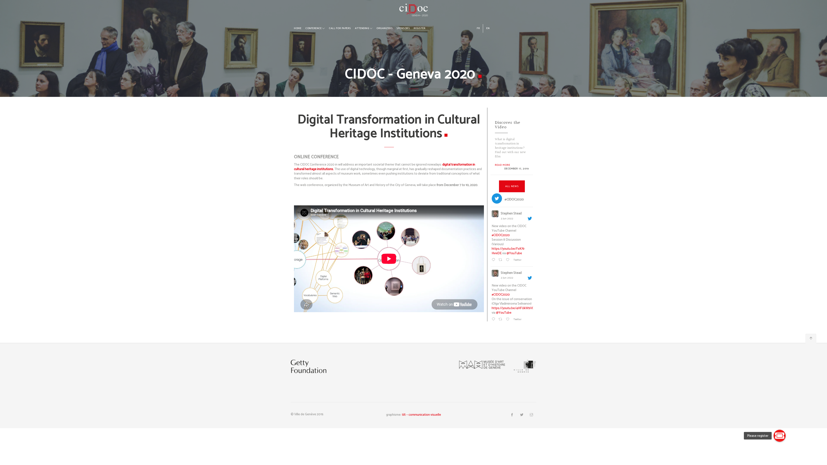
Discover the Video (507, 125)
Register (419, 28)
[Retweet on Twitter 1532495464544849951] (501, 319)
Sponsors (403, 28)
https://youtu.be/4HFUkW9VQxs (514, 308)
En (488, 28)
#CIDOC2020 (501, 235)
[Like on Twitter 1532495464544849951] (508, 319)
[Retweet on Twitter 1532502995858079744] (501, 260)
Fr (478, 28)
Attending (362, 28)
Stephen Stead (511, 213)
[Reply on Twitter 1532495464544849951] (494, 319)
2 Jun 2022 (507, 219)
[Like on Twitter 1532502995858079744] (508, 260)
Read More (502, 165)
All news (512, 186)
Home (297, 28)
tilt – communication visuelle (421, 414)
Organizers (384, 28)
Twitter (517, 260)
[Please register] (780, 436)
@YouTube (514, 253)
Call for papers (340, 28)
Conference (313, 28)
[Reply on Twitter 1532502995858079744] (494, 260)
